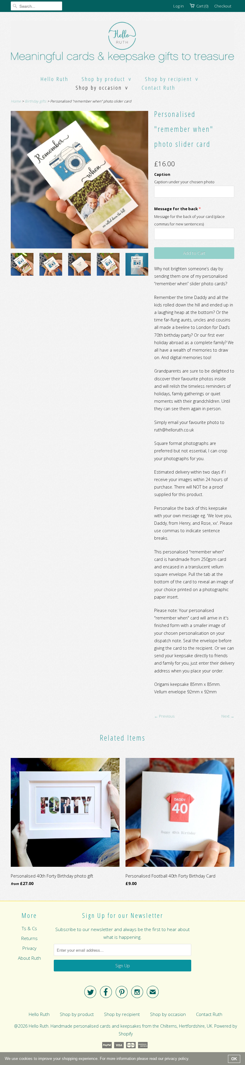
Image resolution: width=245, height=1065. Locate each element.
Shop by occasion (102, 87)
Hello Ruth (54, 79)
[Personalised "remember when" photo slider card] (22, 265)
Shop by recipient (172, 79)
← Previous (164, 716)
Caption (162, 174)
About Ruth (29, 958)
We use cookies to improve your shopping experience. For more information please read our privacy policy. (97, 1058)
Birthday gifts (35, 101)
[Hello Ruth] (122, 43)
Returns (29, 938)
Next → (227, 716)
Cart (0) (202, 6)
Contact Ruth (158, 87)
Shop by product (107, 79)
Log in (178, 6)
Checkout (222, 6)
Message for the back (176, 208)
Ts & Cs (29, 928)
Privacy (29, 948)
